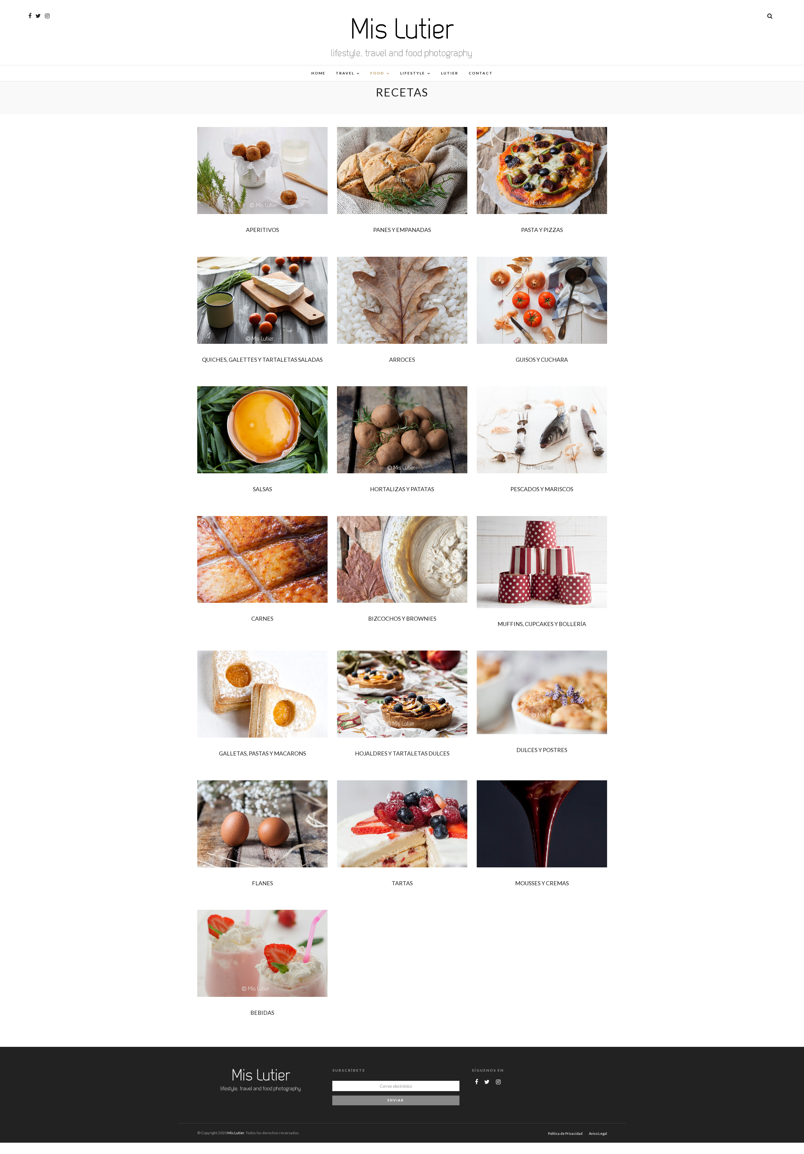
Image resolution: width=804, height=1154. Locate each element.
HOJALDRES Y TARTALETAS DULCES (402, 753)
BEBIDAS (262, 1012)
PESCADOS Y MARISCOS (541, 489)
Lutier (449, 73)
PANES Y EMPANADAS (402, 229)
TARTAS (402, 883)
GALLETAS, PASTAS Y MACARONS (262, 753)
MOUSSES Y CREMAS (542, 883)
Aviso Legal (598, 1133)
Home (318, 73)
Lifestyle (412, 73)
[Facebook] (476, 1082)
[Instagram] (47, 16)
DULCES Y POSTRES (541, 749)
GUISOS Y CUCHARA (542, 359)
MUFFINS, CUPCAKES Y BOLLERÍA (541, 623)
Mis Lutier (235, 1132)
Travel (345, 73)
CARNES (262, 618)
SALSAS (262, 489)
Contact (481, 73)
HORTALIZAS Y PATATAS (402, 489)
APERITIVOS (262, 229)
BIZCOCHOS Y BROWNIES (402, 618)
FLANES (262, 883)
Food (377, 73)
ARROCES (402, 359)
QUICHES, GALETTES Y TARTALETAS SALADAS (262, 359)
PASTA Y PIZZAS (542, 229)
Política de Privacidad (565, 1133)
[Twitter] (487, 1082)
